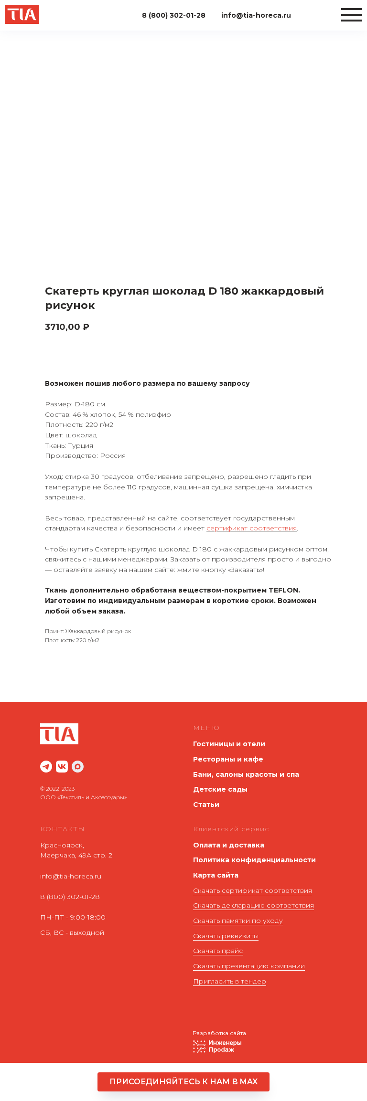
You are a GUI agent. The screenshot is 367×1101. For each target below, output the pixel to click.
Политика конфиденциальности (254, 860)
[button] (183, 1081)
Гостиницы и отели (229, 744)
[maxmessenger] (78, 767)
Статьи (206, 804)
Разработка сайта (219, 1033)
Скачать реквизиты (226, 936)
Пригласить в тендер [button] (229, 981)
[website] (46, 767)
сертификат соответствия (251, 528)
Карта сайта (215, 875)
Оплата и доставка (228, 845)
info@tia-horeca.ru (70, 876)
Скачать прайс (218, 950)
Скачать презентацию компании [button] (249, 966)
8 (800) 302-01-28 (70, 896)
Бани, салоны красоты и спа (246, 774)
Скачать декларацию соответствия (253, 905)
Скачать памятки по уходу (238, 920)
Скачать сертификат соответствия (252, 890)
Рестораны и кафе (228, 759)
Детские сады (220, 789)
